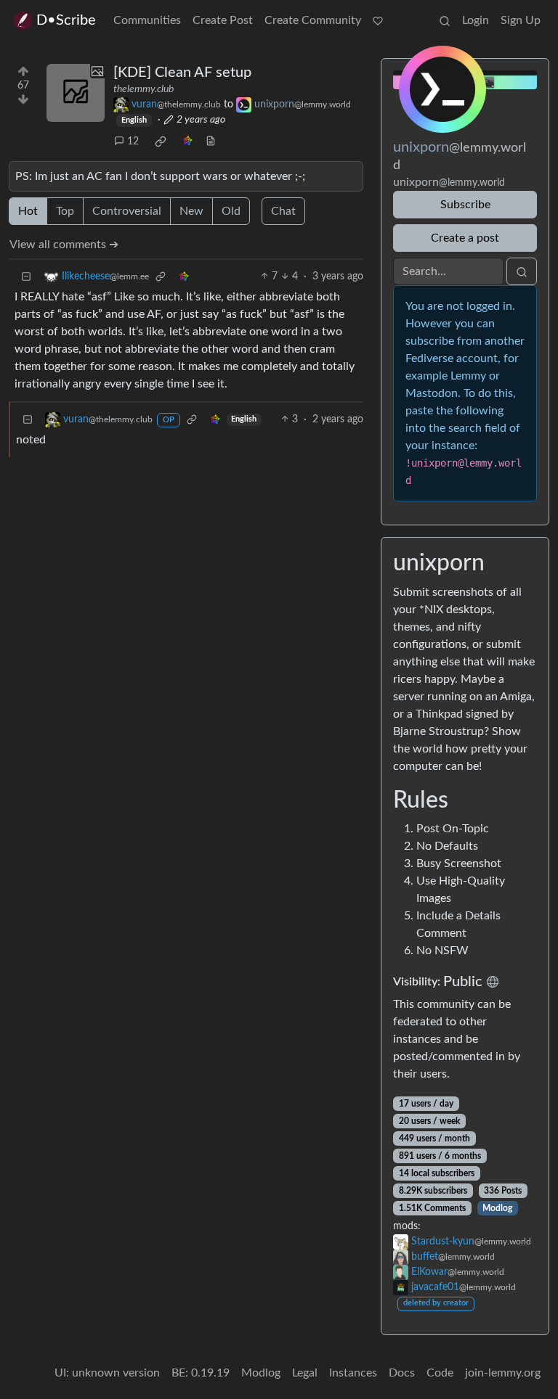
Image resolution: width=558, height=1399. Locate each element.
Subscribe (465, 204)
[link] (160, 141)
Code (439, 1373)
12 (133, 141)
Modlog (497, 1208)
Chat (283, 211)
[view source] (210, 142)
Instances (353, 1373)
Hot (28, 211)
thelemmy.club (143, 89)
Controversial (126, 211)
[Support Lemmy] (378, 20)
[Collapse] (26, 277)
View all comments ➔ (63, 244)
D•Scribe (66, 20)
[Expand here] (75, 93)
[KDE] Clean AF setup (182, 72)
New (191, 211)
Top (65, 211)
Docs (402, 1373)
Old (231, 211)
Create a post (465, 238)
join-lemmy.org (503, 1373)
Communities (147, 20)
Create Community (312, 20)
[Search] (444, 20)
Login (475, 20)
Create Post (223, 20)
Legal (305, 1373)
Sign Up (521, 20)
